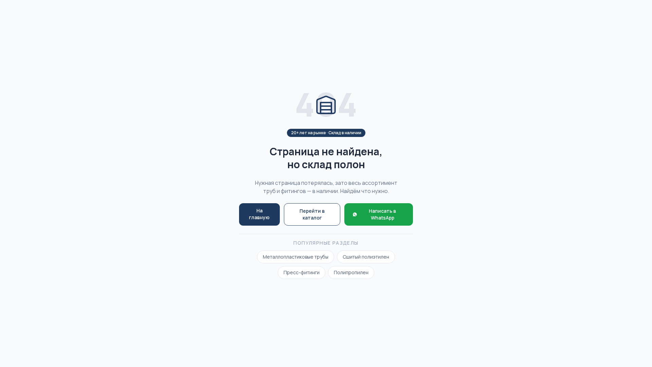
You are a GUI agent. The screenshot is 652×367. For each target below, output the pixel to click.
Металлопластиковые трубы (295, 257)
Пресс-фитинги (302, 272)
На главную (259, 214)
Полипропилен (351, 272)
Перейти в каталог (312, 214)
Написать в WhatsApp (382, 214)
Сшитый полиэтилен (366, 257)
